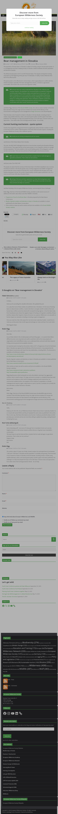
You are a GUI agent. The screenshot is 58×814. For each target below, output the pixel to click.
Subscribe (44, 23)
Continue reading (29, 27)
